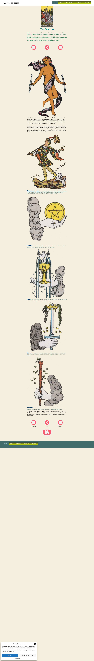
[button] (35, 644)
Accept (10, 655)
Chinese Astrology (69, 2)
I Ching (60, 2)
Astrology (18, 443)
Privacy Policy (17, 658)
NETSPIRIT (87, 2)
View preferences (27, 655)
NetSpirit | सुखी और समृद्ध (11, 3)
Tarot (54, 2)
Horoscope (79, 2)
